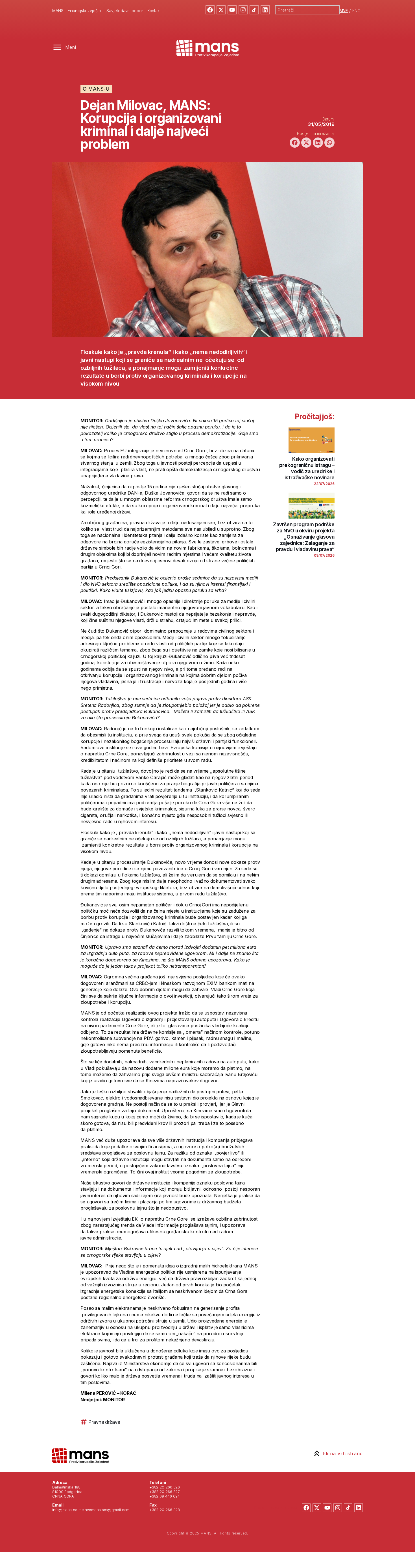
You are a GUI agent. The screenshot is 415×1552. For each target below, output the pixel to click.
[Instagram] (243, 10)
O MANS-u (96, 89)
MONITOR (114, 1399)
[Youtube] (232, 10)
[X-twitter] (221, 10)
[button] (295, 142)
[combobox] (307, 9)
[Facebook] (210, 10)
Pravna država (104, 1422)
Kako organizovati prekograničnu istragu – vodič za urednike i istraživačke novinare (307, 468)
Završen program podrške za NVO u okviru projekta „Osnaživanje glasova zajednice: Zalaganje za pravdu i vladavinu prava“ (304, 536)
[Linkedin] (265, 10)
